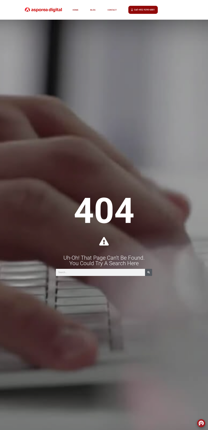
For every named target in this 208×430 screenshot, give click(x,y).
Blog (93, 10)
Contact (112, 10)
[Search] (148, 272)
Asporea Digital (46, 9)
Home (75, 10)
